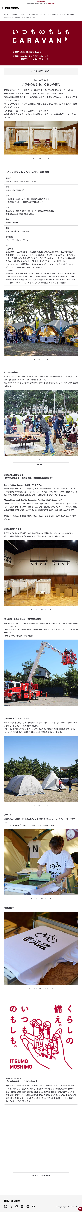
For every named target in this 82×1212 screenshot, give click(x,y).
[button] (34, 158)
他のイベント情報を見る (41, 1175)
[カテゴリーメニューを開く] (2, 8)
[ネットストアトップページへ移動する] (12, 8)
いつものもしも (41, 465)
